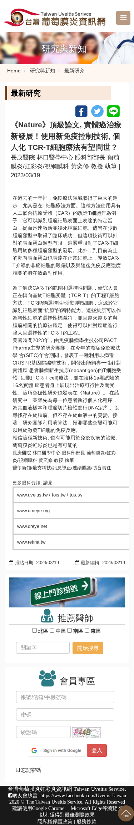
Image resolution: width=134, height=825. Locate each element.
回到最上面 (126, 813)
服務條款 (86, 821)
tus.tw (76, 495)
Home (14, 70)
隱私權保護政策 (55, 821)
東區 (95, 631)
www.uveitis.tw (32, 495)
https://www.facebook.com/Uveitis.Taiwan (83, 795)
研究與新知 (42, 70)
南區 (78, 631)
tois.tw (58, 495)
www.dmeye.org (33, 510)
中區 (60, 631)
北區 (43, 631)
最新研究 (74, 70)
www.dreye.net (32, 526)
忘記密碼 (30, 770)
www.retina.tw (31, 542)
